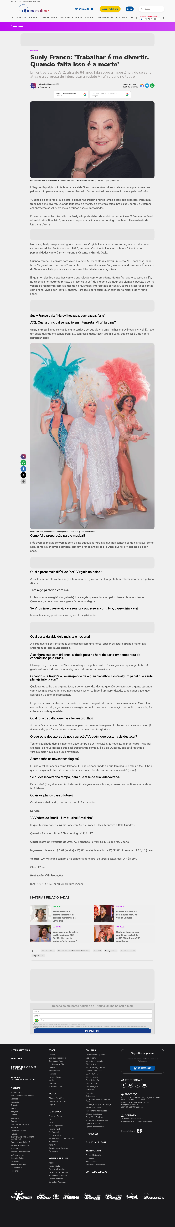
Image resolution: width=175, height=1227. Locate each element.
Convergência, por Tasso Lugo (98, 1104)
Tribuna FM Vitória (56, 1098)
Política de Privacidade (95, 1165)
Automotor (53, 1142)
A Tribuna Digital (104, 18)
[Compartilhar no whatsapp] (23, 462)
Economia (15, 1118)
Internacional (54, 1071)
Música (51, 1080)
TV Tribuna (33, 18)
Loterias (52, 1067)
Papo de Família (92, 1080)
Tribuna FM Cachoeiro (58, 1101)
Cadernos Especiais (57, 1169)
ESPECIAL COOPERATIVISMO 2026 (23, 1078)
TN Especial (54, 1132)
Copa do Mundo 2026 (20, 1142)
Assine (51, 1163)
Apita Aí (52, 1145)
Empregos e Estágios (20, 1124)
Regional (14, 1171)
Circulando (53, 1151)
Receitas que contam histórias (61, 1139)
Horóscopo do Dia (56, 1064)
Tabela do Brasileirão (20, 1145)
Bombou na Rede (56, 1061)
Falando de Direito (93, 1108)
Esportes (15, 1128)
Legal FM (52, 1105)
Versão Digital (54, 1166)
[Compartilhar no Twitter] (23, 474)
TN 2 (51, 1123)
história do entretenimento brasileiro (73, 951)
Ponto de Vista (55, 1135)
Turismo (14, 1149)
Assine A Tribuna (110, 9)
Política (14, 1115)
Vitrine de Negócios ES (95, 1067)
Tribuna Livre (91, 1083)
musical (97, 951)
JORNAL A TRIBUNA (58, 1158)
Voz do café (91, 1058)
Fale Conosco (91, 1162)
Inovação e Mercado (94, 1061)
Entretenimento (17, 1155)
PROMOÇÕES (92, 1134)
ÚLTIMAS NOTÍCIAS (20, 1050)
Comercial (90, 1158)
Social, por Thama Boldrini (97, 1120)
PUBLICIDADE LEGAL (96, 1142)
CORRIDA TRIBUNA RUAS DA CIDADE (23, 1068)
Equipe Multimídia (93, 1155)
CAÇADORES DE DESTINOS (71, 18)
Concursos (15, 1121)
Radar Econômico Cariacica (22, 1096)
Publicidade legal (124, 18)
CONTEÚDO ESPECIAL (96, 1172)
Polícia (13, 1108)
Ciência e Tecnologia (57, 1058)
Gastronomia (16, 1168)
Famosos (34, 50)
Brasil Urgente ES (56, 1126)
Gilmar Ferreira (92, 1077)
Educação (15, 1102)
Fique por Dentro (56, 1116)
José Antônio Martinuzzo (96, 1111)
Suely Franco (110, 951)
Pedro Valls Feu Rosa (95, 1117)
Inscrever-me (92, 1031)
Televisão (52, 1083)
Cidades (14, 1099)
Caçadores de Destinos (58, 1148)
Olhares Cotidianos (94, 1114)
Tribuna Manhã (55, 1129)
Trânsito (14, 1105)
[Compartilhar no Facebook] (23, 468)
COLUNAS (91, 1050)
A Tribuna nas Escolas (58, 1176)
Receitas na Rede (18, 1165)
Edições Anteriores (56, 1179)
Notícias (52, 1055)
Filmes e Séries (55, 1077)
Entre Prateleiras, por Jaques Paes (98, 1100)
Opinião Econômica (94, 1124)
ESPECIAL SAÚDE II (49, 18)
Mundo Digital (92, 1087)
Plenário (89, 1093)
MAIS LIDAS (17, 1058)
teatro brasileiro (128, 951)
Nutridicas (90, 1090)
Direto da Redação (93, 1071)
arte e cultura (48, 951)
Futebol (14, 1134)
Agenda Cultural (18, 1158)
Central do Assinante (57, 1182)
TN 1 (51, 1119)
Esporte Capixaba (18, 1131)
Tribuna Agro (16, 1092)
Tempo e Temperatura (20, 1152)
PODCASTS (89, 18)
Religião (14, 1112)
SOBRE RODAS (55, 1087)
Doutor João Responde (95, 1055)
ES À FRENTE (92, 1074)
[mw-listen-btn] (23, 456)
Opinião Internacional (95, 1127)
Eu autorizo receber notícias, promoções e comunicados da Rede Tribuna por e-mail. (60, 1024)
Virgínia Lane (38, 956)
